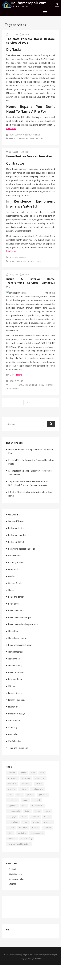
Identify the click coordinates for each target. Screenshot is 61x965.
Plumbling (12, 727)
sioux (10, 833)
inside (41, 385)
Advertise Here (16, 874)
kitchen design (15, 693)
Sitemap (12, 883)
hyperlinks (12, 805)
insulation (21, 261)
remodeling (13, 734)
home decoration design (19, 617)
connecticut (40, 778)
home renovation (16, 672)
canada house (14, 555)
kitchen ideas (14, 706)
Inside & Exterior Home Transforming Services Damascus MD (30, 282)
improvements (14, 811)
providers (35, 816)
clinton (23, 772)
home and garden (18, 257)
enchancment (38, 789)
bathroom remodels (17, 535)
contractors (26, 783)
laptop (37, 811)
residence (48, 822)
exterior (33, 385)
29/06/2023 (13, 274)
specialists (22, 833)
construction (14, 569)
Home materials (15, 651)
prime (23, 816)
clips (33, 772)
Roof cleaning (16, 381)
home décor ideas (16, 610)
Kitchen (12, 686)
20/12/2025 (13, 34)
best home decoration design (21, 548)
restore (30, 138)
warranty (12, 838)
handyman (12, 800)
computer (26, 778)
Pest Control (14, 720)
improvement (37, 805)
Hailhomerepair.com (28, 3)
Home (11, 590)
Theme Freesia (38, 954)
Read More (11, 128)
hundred (36, 800)
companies (12, 778)
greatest (30, 794)
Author (25, 34)
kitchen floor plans (16, 699)
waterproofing (26, 838)
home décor (13, 603)
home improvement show (20, 645)
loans (48, 811)
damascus (23, 385)
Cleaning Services (16, 562)
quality (47, 816)
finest (19, 794)
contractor (12, 783)
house (22, 138)
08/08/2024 (13, 152)
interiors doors (15, 679)
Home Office (14, 658)
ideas (24, 805)
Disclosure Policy (16, 879)
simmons (47, 827)
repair (25, 822)
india (27, 811)
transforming (12, 388)
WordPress (49, 954)
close (42, 772)
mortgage (12, 816)
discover (39, 783)
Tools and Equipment (18, 748)
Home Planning (15, 665)
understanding (37, 833)
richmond (23, 827)
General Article (15, 583)
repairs (36, 822)
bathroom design (16, 528)
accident (11, 772)
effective (13, 138)
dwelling (11, 789)
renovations (12, 822)
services (39, 138)
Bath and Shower (16, 521)
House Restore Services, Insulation (29, 156)
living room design (16, 713)
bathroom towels (16, 541)
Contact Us (14, 869)
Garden (11, 576)
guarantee (43, 794)
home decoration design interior (25, 135)
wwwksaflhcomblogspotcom (19, 844)
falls (10, 794)
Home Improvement (17, 638)
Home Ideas (13, 631)
